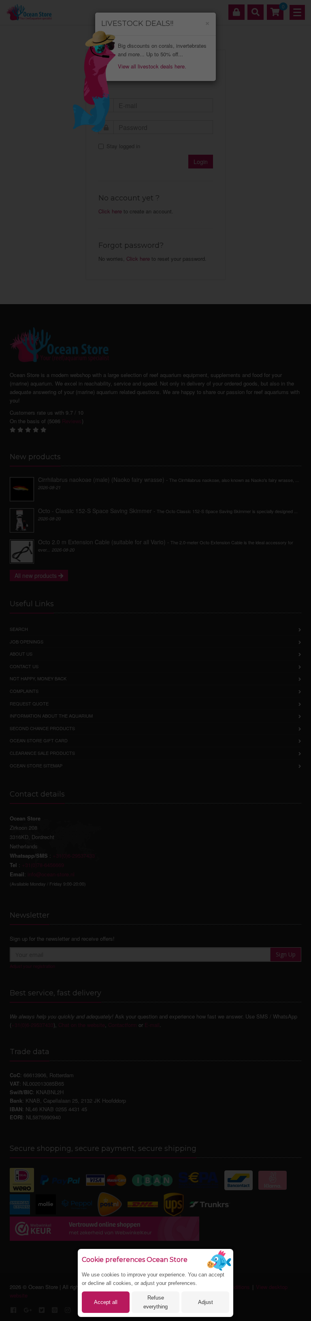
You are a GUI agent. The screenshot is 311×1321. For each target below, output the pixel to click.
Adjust (205, 1302)
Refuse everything (155, 1302)
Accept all (105, 1302)
